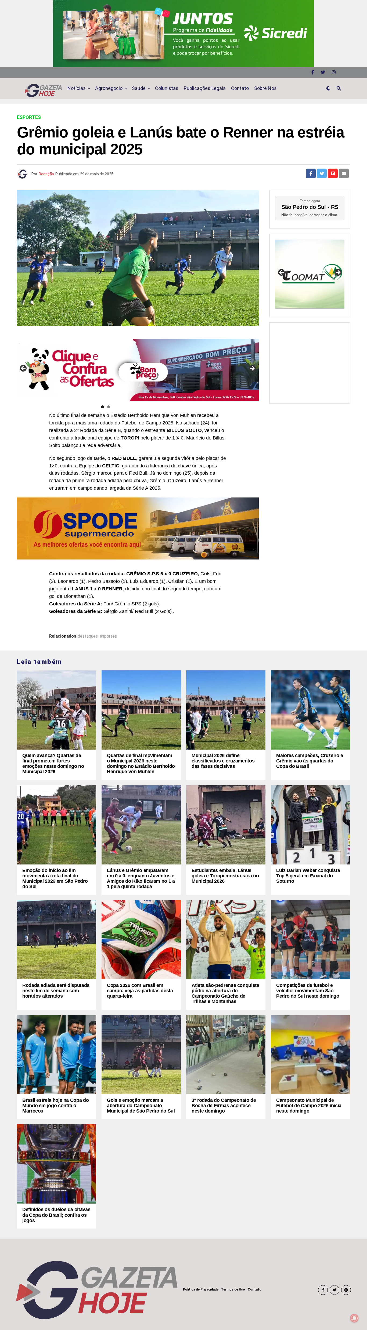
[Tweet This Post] (322, 173)
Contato (240, 88)
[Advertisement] (309, 361)
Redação (46, 174)
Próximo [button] (252, 369)
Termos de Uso (233, 1289)
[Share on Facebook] (311, 173)
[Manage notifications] (354, 1318)
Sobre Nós (265, 88)
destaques (88, 636)
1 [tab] (102, 406)
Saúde (139, 88)
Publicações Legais (205, 88)
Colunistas (166, 88)
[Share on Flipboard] (333, 173)
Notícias (76, 88)
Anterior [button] (24, 369)
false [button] (282, 273)
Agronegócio (109, 88)
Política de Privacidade (200, 1289)
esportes (108, 636)
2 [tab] (108, 406)
